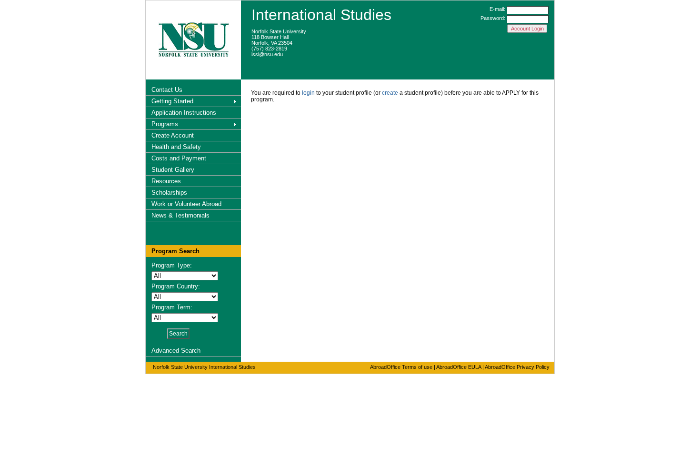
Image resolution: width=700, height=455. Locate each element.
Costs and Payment (178, 158)
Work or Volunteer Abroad (186, 204)
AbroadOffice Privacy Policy (517, 367)
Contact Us (166, 89)
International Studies (321, 14)
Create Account (172, 135)
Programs (164, 124)
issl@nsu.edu (267, 54)
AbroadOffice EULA (458, 367)
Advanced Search (175, 350)
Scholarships (169, 192)
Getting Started (172, 101)
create (390, 92)
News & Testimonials (180, 215)
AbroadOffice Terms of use (401, 367)
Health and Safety (176, 146)
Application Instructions (183, 112)
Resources (166, 181)
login (308, 92)
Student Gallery (172, 169)
